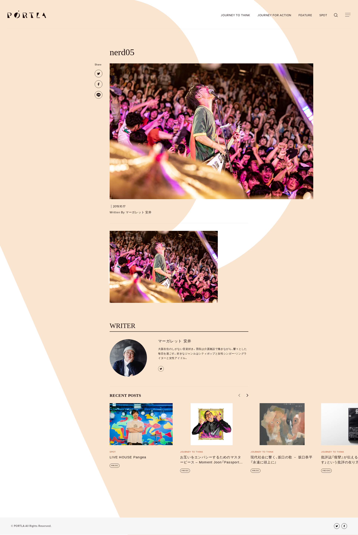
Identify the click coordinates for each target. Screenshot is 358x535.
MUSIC (115, 466)
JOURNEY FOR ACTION (274, 15)
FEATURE (305, 15)
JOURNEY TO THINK (235, 15)
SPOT (323, 15)
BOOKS (327, 471)
